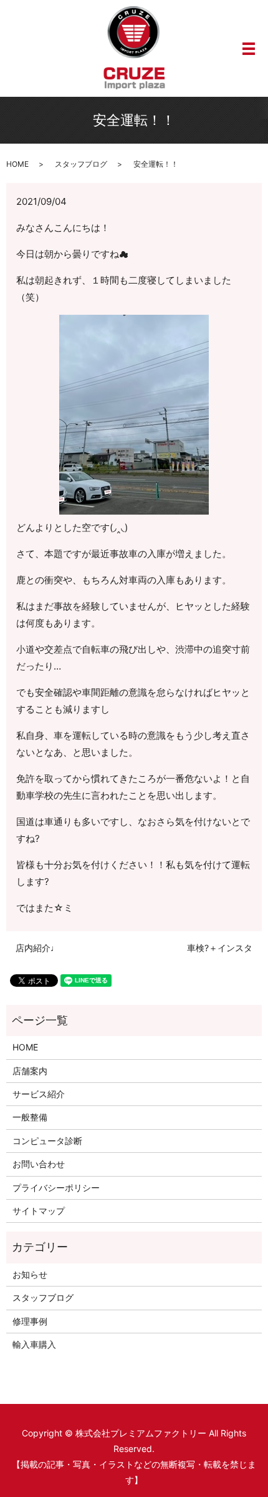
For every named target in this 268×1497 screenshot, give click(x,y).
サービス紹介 (38, 1094)
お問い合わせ (38, 1164)
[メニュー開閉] (248, 48)
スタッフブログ (81, 164)
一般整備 (29, 1117)
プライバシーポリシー (56, 1187)
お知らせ (29, 1274)
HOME (17, 164)
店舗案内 (29, 1070)
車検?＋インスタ (219, 947)
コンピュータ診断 (47, 1140)
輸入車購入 (34, 1344)
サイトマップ (38, 1210)
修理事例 (29, 1321)
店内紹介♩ (37, 947)
